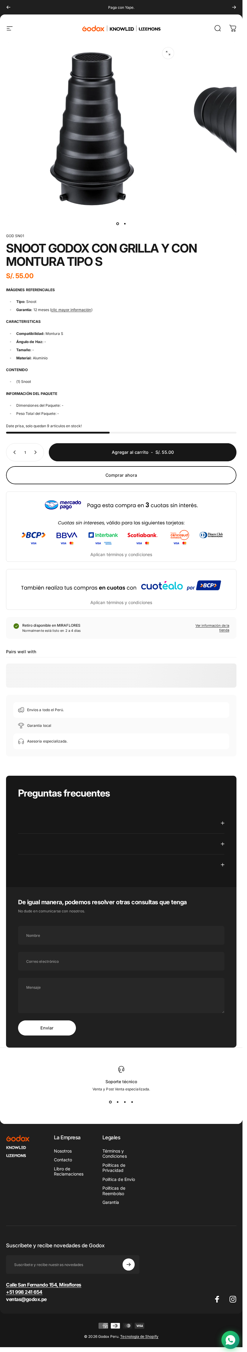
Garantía (110, 1202)
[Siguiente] (234, 7)
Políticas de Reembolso (113, 1190)
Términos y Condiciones (114, 1153)
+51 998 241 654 (24, 1292)
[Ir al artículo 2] (125, 223)
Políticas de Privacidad (113, 1168)
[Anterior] (8, 7)
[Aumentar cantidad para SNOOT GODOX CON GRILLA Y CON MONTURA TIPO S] (37, 452)
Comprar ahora (121, 475)
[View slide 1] (110, 1102)
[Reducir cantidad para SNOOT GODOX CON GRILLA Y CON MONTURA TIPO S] (13, 452)
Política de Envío (118, 1179)
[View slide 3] (125, 1102)
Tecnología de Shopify (139, 1336)
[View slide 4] (132, 1102)
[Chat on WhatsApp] (230, 1340)
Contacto (63, 1159)
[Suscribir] (129, 1264)
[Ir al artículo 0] (117, 223)
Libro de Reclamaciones (69, 1171)
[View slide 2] (117, 1102)
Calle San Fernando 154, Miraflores (43, 1285)
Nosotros (63, 1150)
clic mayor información (71, 309)
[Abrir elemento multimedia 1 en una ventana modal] (168, 53)
